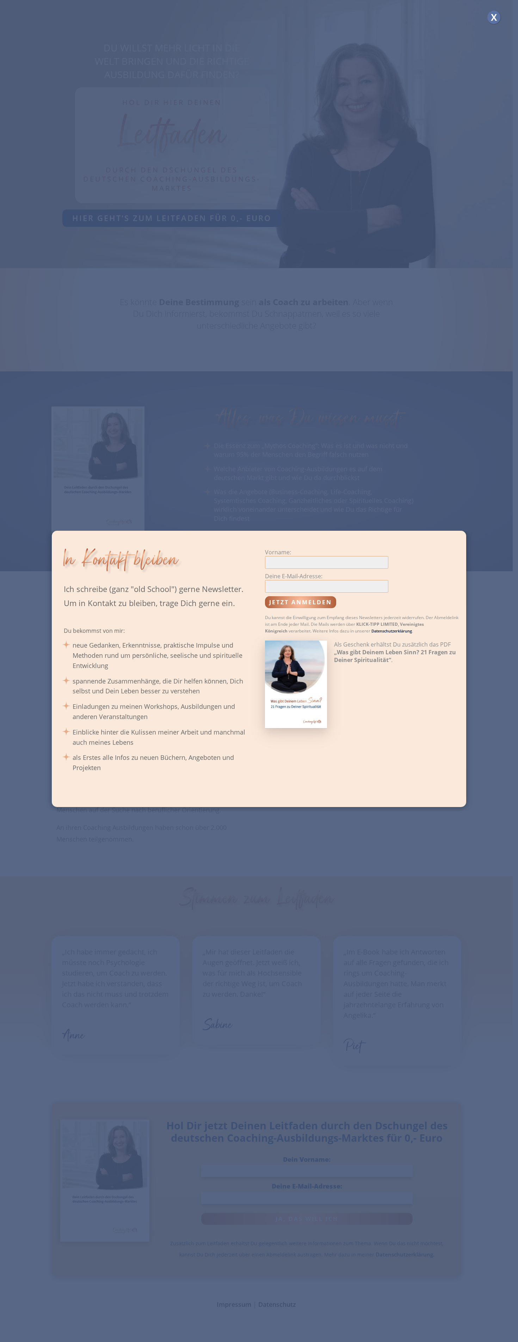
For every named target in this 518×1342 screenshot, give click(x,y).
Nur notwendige (277, 703)
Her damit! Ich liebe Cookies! (212, 703)
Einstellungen (324, 703)
